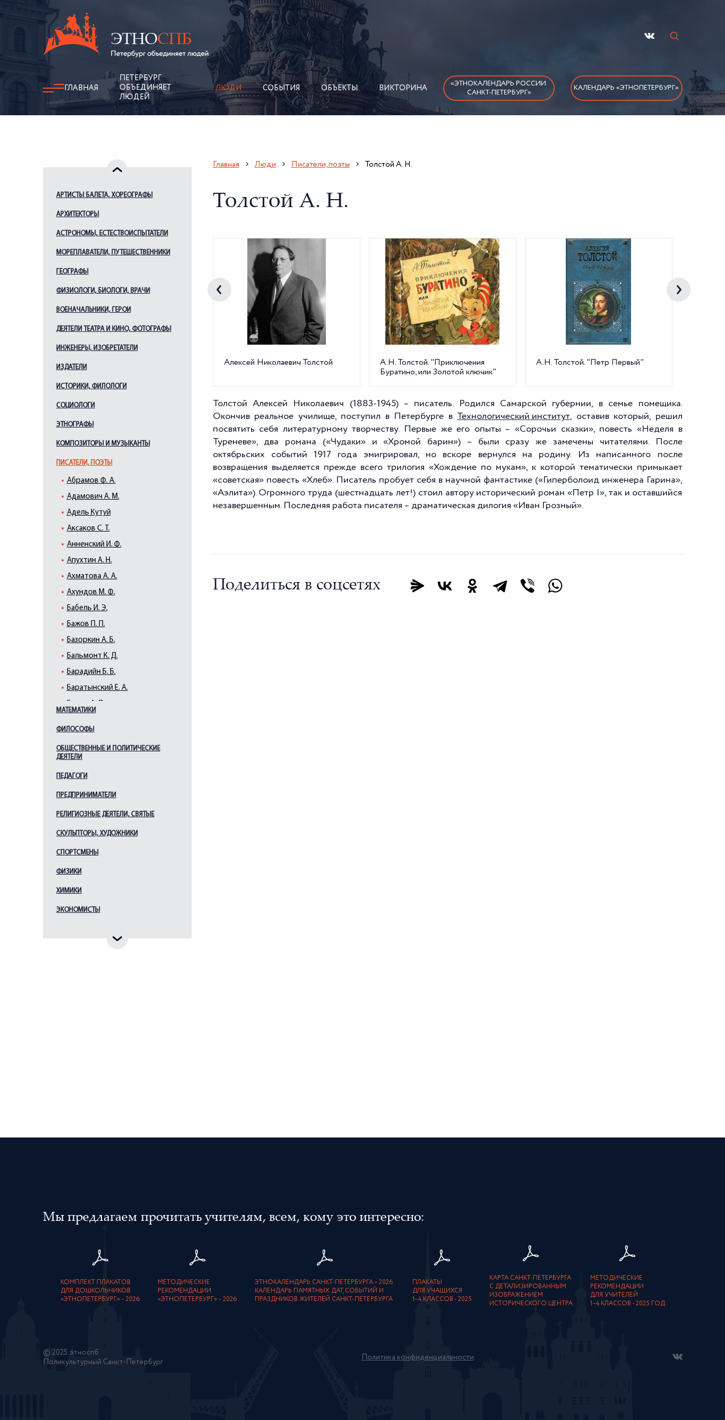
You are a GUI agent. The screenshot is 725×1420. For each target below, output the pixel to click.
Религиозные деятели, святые (105, 814)
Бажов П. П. (86, 624)
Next (679, 290)
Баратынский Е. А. (97, 688)
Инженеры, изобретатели (97, 348)
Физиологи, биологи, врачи (103, 290)
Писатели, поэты (84, 462)
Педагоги (72, 776)
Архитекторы (77, 214)
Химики (69, 890)
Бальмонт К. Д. (92, 656)
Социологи (75, 405)
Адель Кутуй (89, 513)
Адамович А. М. (93, 497)
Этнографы (75, 424)
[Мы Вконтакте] (649, 36)
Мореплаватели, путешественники (113, 252)
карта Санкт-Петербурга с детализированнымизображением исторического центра (531, 1291)
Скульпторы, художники (97, 833)
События (281, 88)
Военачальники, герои (93, 309)
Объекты (339, 88)
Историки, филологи (91, 386)
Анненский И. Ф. (94, 545)
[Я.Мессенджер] (417, 585)
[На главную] (126, 37)
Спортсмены (77, 852)
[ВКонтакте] (445, 585)
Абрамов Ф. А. (91, 481)
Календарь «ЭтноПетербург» (626, 87)
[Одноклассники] (472, 585)
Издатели (71, 367)
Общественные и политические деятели (108, 752)
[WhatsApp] (555, 585)
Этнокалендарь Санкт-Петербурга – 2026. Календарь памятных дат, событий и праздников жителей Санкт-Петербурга (325, 1291)
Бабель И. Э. (87, 608)
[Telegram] (500, 585)
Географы (72, 271)
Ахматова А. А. (92, 576)
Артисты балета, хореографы (104, 195)
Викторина (403, 88)
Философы (75, 729)
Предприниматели (86, 795)
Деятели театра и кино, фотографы (113, 329)
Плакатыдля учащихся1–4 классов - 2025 (442, 1291)
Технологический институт (513, 416)
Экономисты (78, 909)
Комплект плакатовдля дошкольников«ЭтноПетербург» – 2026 (100, 1291)
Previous (219, 290)
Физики (69, 871)
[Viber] (527, 585)
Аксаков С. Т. (88, 529)
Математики (76, 710)
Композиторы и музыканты (103, 443)
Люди (228, 88)
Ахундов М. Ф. (91, 592)
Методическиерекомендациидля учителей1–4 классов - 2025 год (627, 1291)
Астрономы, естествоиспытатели (112, 233)
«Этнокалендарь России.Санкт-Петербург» (499, 88)
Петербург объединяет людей (145, 87)
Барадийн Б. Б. (91, 672)
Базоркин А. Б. (91, 640)
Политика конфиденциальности (417, 1357)
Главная (81, 88)
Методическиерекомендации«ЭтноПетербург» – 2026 (197, 1291)
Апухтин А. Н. (89, 560)
